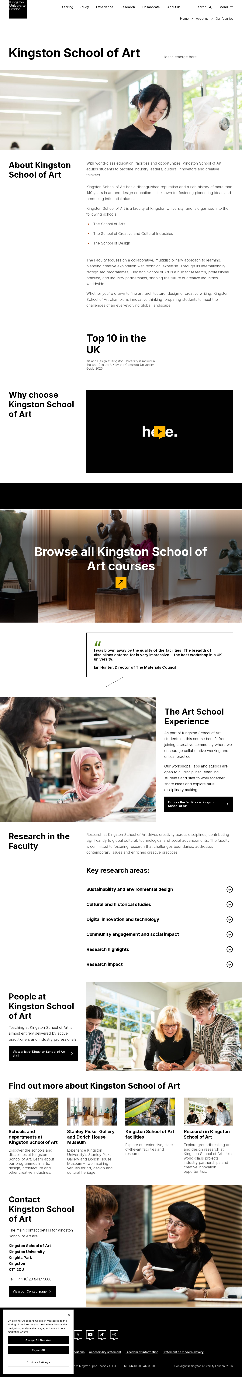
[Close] (69, 1315)
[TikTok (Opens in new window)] (102, 1334)
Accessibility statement (105, 1352)
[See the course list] (121, 582)
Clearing (66, 7)
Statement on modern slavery (183, 1352)
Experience (104, 7)
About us (174, 7)
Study (85, 7)
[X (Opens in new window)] (78, 1334)
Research (128, 7)
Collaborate (151, 7)
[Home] (18, 9)
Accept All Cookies (38, 1339)
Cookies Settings (38, 1362)
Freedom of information (142, 1352)
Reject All (38, 1350)
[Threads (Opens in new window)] (114, 1334)
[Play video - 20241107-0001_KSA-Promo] (159, 431)
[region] (38, 1342)
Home (184, 18)
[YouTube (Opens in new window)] (90, 1334)
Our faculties (224, 18)
